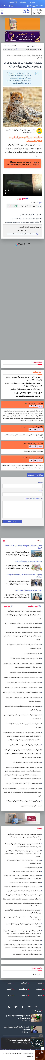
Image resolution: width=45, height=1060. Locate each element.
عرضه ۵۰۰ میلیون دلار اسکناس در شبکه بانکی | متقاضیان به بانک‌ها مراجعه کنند (23, 699)
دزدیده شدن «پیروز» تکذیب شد (28, 396)
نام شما (40, 482)
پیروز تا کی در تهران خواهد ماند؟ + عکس (25, 389)
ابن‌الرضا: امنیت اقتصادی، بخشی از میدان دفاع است (25, 672)
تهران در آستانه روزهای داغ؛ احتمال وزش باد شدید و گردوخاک (23, 687)
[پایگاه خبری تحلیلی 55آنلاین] (32, 11)
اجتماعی (24, 983)
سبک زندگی (24, 995)
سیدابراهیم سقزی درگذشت (33, 653)
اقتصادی (39, 989)
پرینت (25, 49)
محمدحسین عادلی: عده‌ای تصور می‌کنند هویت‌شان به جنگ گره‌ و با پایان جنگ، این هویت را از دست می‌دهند (22, 665)
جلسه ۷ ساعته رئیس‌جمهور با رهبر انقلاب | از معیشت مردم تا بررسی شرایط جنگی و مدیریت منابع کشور (23, 625)
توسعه (40, 983)
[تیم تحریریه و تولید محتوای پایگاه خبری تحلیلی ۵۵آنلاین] (39, 131)
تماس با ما (23, 2)
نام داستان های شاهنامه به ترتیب (31, 806)
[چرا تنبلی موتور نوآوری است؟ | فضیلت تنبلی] (36, 596)
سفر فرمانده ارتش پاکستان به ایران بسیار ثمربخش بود (25, 745)
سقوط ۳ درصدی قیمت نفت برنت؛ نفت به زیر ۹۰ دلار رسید (24, 682)
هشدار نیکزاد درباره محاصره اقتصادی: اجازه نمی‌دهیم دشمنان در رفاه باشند (22, 717)
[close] (42, 1048)
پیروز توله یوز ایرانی (26, 214)
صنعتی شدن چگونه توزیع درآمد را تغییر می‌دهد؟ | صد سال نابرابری (23, 725)
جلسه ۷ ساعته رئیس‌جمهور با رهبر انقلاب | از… (17, 1028)
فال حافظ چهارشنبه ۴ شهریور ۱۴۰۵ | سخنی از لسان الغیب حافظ (18, 1041)
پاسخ (40, 406)
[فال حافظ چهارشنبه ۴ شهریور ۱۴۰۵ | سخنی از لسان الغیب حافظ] (37, 1043)
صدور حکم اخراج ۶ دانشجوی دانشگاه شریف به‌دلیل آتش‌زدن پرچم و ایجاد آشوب (23, 708)
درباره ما (33, 2)
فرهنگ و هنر (23, 989)
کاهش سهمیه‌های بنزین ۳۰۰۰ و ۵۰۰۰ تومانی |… (18, 1016)
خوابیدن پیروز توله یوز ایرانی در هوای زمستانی (25, 218)
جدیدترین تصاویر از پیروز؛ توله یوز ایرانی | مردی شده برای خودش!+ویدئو (23, 384)
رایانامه (40, 490)
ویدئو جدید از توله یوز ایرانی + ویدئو (27, 392)
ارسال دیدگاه (12, 521)
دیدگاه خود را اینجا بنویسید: (33, 498)
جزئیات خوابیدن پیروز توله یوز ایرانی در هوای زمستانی (22, 222)
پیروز (38, 214)
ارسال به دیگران (35, 49)
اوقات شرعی (13, 2)
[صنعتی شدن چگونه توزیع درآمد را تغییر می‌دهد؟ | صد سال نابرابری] (36, 553)
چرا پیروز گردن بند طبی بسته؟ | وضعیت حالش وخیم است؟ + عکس (19, 163)
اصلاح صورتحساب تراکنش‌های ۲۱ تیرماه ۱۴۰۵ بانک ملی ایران (23, 783)
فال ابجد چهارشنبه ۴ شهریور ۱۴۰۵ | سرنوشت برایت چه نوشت (17, 1054)
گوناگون (10, 989)
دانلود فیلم (37, 974)
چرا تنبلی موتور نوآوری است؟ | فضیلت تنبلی (28, 590)
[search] (2, 13)
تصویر (10, 995)
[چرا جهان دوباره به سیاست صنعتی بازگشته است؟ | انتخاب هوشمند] (36, 582)
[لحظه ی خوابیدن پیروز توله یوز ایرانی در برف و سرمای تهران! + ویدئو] (22, 230)
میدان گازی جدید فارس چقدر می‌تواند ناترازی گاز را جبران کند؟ (23, 801)
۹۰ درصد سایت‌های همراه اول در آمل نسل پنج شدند (25, 658)
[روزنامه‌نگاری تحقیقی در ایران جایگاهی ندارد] (36, 567)
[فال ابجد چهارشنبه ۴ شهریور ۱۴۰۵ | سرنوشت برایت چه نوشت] (40, 1055)
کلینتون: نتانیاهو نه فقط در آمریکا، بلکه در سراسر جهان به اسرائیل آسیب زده (24, 646)
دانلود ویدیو (21, 198)
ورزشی (10, 983)
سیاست (40, 995)
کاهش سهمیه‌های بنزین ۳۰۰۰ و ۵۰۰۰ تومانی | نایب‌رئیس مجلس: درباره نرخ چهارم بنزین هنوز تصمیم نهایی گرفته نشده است (23, 614)
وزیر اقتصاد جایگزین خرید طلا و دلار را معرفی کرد (27, 762)
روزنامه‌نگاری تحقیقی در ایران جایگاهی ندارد (28, 561)
